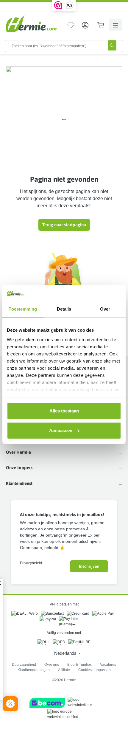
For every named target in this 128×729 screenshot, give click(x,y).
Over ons (51, 664)
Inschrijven (89, 566)
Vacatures (108, 664)
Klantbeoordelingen (34, 670)
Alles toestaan (64, 410)
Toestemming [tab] (23, 308)
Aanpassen (60, 430)
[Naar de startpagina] (31, 23)
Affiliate (64, 670)
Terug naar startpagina (64, 224)
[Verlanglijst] (71, 25)
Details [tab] (64, 308)
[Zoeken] (112, 45)
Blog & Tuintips (79, 664)
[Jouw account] (85, 25)
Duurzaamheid (24, 664)
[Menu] (115, 25)
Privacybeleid (31, 563)
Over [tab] (105, 308)
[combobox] (53, 46)
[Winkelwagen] (100, 25)
